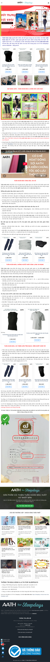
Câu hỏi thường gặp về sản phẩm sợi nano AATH (41, 549)
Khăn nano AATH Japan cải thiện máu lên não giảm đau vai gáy (25, 65)
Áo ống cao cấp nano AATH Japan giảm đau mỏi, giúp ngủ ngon (8, 66)
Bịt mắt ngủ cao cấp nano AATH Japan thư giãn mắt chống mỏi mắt (41, 254)
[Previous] (2, 21)
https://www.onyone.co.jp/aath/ (37, 610)
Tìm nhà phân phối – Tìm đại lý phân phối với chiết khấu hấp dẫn (24, 571)
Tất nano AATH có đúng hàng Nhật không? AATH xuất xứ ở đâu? (41, 528)
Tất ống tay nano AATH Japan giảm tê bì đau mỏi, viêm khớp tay (8, 254)
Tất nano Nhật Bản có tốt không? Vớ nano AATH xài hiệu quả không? (8, 528)
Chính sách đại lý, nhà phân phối (25, 632)
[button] (1, 2)
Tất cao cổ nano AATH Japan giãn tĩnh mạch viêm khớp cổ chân (41, 66)
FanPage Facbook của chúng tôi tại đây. (10, 407)
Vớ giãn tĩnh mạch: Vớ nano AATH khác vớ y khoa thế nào (8, 550)
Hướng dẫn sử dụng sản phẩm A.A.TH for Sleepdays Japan (8, 571)
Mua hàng (8, 260)
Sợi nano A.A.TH (16, 133)
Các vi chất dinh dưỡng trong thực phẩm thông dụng (40, 571)
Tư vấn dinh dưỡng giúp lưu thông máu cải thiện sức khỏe (24, 550)
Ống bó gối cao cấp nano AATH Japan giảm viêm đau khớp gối (41, 380)
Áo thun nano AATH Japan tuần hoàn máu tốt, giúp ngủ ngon (37, 334)
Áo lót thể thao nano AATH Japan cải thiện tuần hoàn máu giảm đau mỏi (13, 335)
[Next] (47, 21)
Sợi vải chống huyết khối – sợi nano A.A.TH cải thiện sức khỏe (24, 528)
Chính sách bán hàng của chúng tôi (25, 629)
